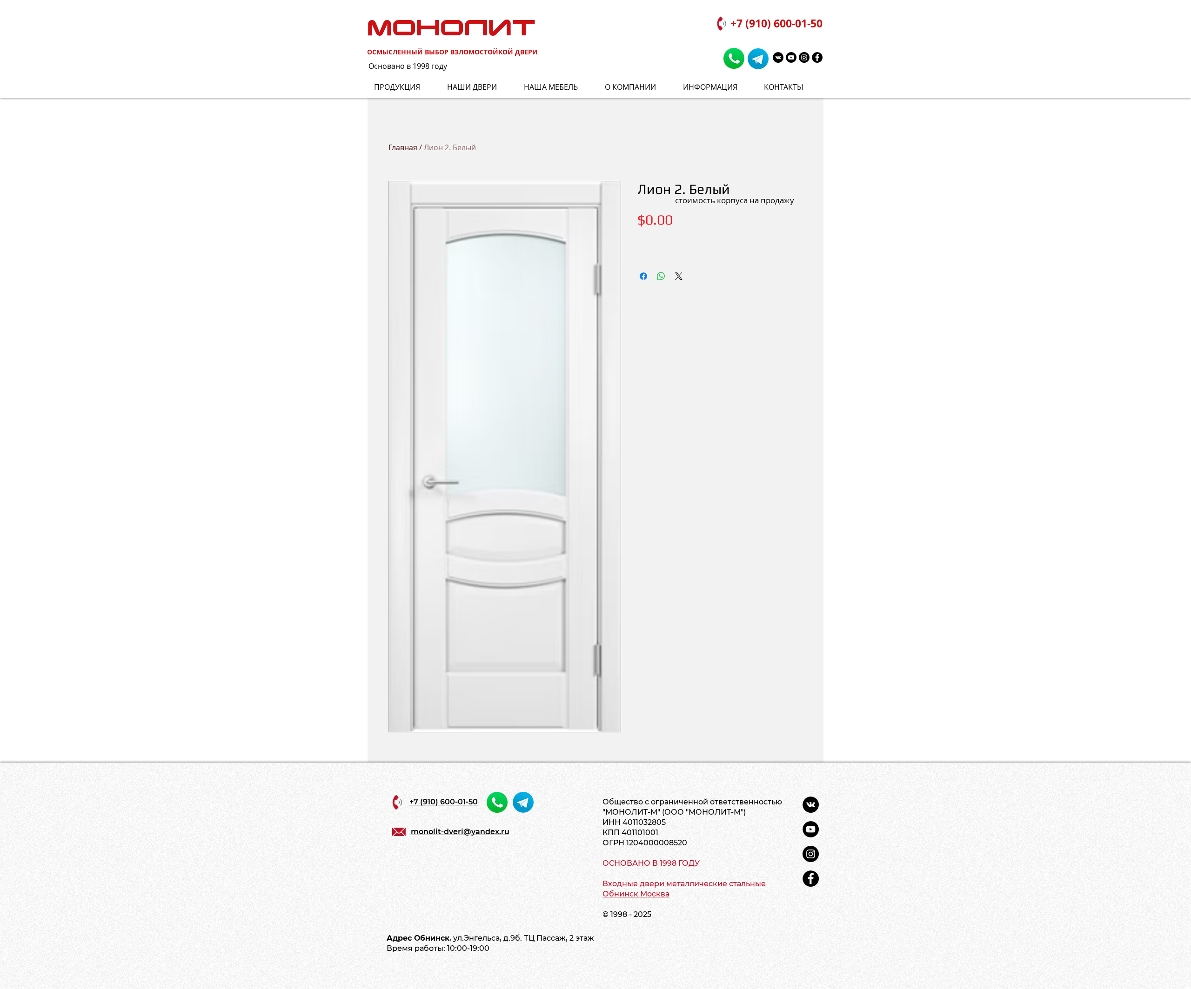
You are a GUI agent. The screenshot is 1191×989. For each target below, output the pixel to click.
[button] (716, 87)
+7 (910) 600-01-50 (776, 23)
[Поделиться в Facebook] (643, 276)
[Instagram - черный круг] (804, 57)
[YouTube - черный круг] (791, 57)
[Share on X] (678, 276)
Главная (402, 147)
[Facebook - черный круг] (817, 57)
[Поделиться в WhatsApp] (661, 276)
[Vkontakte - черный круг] (778, 57)
